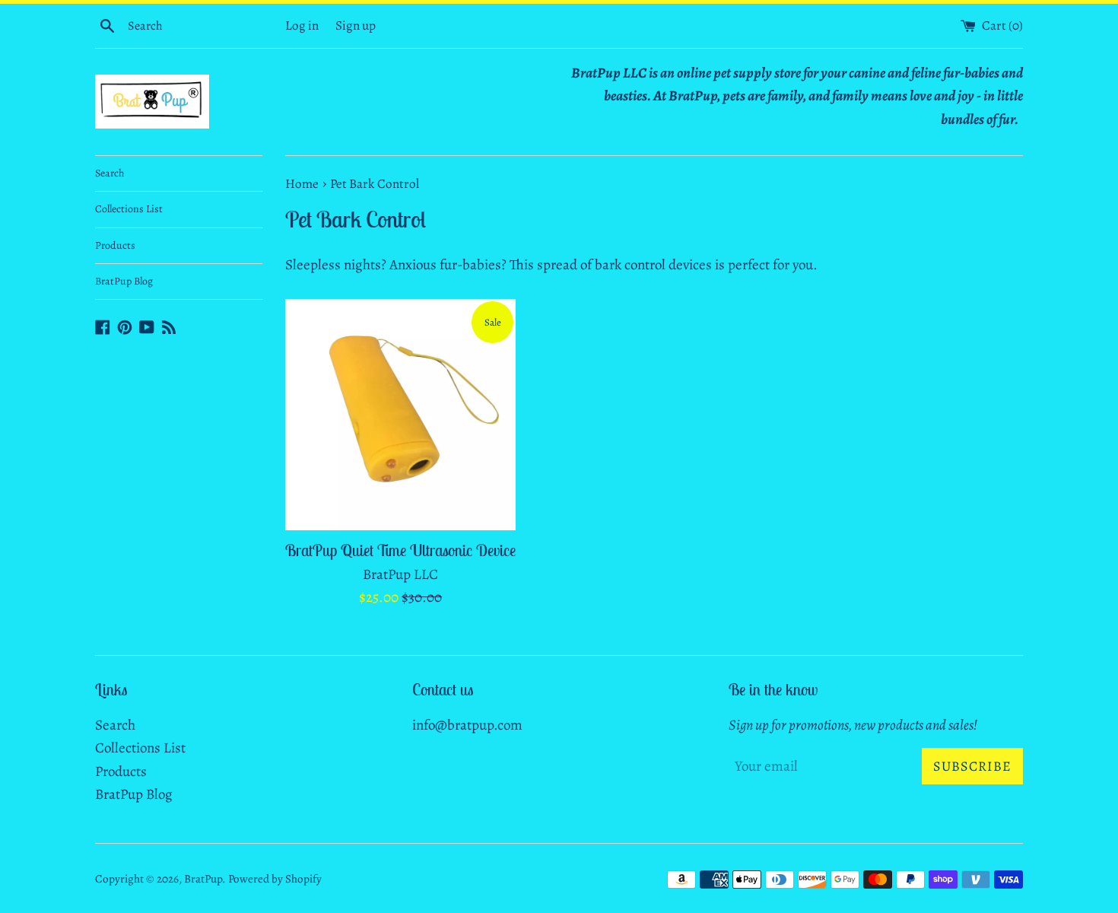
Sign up (355, 25)
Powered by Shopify (275, 878)
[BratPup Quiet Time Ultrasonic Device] (400, 414)
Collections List (129, 209)
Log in (302, 25)
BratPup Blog (124, 281)
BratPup (203, 878)
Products (115, 245)
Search (109, 173)
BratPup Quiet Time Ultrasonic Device (400, 550)
